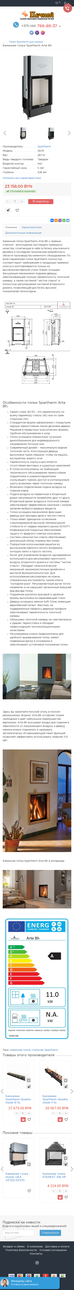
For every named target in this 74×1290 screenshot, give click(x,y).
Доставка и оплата (57, 1247)
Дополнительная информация (23, 233)
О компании (35, 1247)
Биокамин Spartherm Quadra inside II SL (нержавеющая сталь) (55, 1102)
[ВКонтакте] (52, 220)
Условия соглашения (53, 1250)
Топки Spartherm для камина (26, 42)
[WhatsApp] (64, 220)
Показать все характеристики (22, 178)
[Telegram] (68, 220)
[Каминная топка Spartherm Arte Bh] (37, 87)
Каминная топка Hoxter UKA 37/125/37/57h (17, 1177)
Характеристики (31, 227)
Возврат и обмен (14, 1247)
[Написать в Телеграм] (31, 32)
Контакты (36, 1254)
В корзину (41, 201)
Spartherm (51, 1050)
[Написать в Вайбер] (37, 32)
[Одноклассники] (56, 220)
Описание (11, 227)
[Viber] (60, 220)
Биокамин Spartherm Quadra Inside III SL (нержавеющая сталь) (18, 1102)
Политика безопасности (21, 1250)
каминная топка (20, 1050)
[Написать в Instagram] (43, 32)
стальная (37, 1050)
